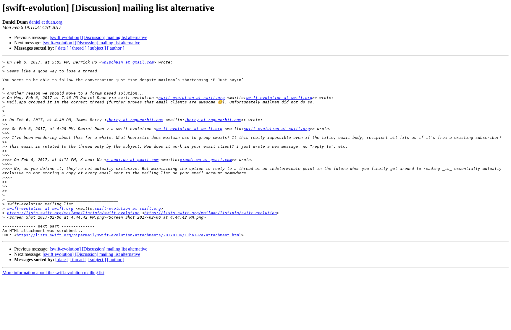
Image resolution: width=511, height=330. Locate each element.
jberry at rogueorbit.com (134, 120)
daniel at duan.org (45, 22)
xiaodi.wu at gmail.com (132, 159)
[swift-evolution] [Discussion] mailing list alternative (98, 37)
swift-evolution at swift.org (192, 97)
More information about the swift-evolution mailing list (53, 272)
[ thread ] (77, 48)
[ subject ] (97, 48)
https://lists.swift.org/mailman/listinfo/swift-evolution (73, 213)
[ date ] (61, 48)
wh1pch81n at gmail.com (128, 62)
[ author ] (115, 48)
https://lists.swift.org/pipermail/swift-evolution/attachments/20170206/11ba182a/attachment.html (129, 235)
